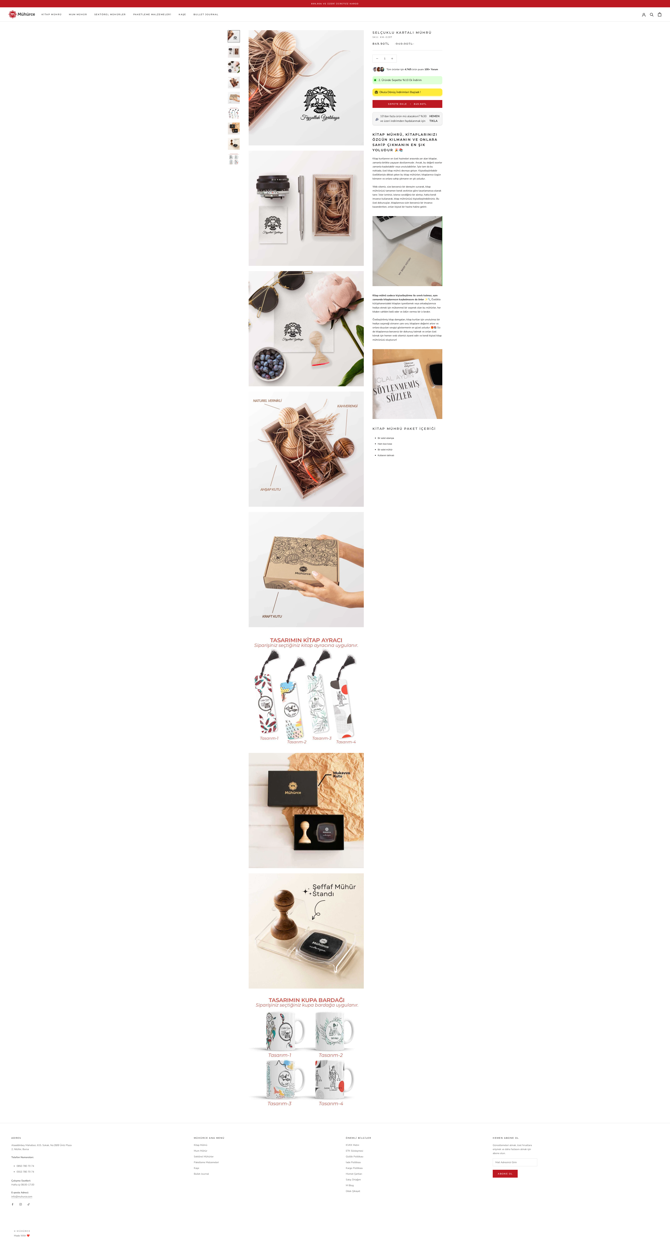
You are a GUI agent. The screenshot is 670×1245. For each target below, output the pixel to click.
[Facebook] (12, 1204)
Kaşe (182, 14)
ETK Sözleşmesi (354, 1150)
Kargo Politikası (354, 1168)
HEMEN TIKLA (434, 118)
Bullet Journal (206, 14)
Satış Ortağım (353, 1179)
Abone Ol (505, 1173)
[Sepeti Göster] (659, 14)
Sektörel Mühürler (110, 14)
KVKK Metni (352, 1145)
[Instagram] (20, 1204)
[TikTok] (28, 1204)
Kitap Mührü (52, 14)
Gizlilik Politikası (354, 1156)
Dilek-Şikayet (353, 1191)
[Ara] (652, 14)
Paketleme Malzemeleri (152, 14)
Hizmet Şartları (354, 1174)
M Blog (350, 1185)
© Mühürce (22, 1231)
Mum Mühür (78, 14)
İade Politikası (353, 1162)
